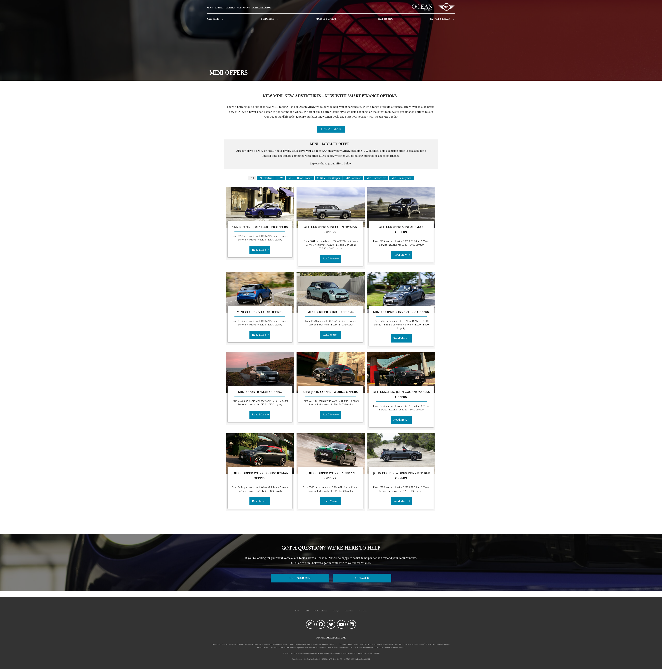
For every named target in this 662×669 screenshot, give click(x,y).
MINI (307, 611)
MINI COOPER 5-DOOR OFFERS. (260, 312)
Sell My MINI (385, 19)
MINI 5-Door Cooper (328, 178)
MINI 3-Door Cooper (300, 178)
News (210, 8)
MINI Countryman (401, 178)
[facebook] (320, 624)
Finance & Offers (326, 19)
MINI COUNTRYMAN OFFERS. (260, 392)
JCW (280, 178)
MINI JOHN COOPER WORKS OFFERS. (330, 392)
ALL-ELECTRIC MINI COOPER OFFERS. (260, 227)
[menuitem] (211, 8)
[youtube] (341, 624)
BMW (297, 611)
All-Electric (265, 178)
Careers (230, 8)
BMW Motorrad (320, 611)
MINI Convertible (376, 178)
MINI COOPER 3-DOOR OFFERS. (330, 312)
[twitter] (331, 624)
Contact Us (243, 8)
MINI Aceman (353, 178)
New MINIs (213, 19)
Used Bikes (362, 611)
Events (219, 8)
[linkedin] (351, 624)
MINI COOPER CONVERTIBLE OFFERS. (401, 312)
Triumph (336, 611)
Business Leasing (261, 8)
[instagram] (310, 624)
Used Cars (349, 611)
